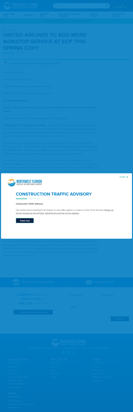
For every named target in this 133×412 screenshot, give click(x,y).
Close (122, 177)
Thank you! (25, 221)
